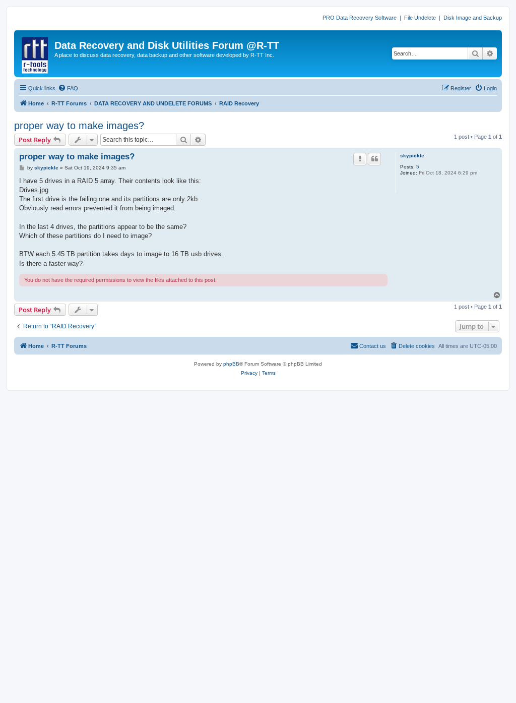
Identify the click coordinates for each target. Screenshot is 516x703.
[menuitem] (68, 88)
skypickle (412, 155)
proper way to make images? (79, 125)
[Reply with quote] (374, 159)
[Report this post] (359, 159)
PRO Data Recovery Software (359, 18)
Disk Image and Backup (472, 18)
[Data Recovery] (35, 53)
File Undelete (420, 18)
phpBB (231, 364)
